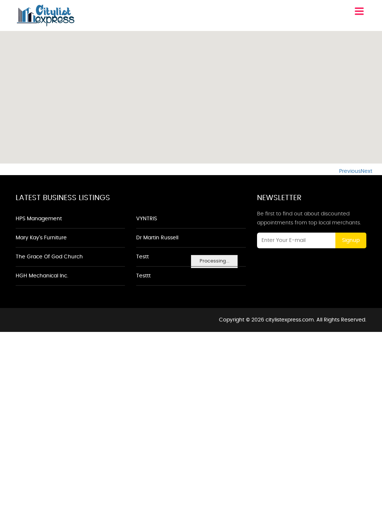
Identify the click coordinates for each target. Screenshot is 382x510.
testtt (143, 276)
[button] (191, 92)
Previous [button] (350, 171)
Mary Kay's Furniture (41, 237)
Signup (351, 240)
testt (142, 256)
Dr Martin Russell (157, 237)
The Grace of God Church (49, 256)
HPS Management (39, 218)
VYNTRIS (146, 218)
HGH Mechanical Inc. (42, 276)
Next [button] (366, 171)
